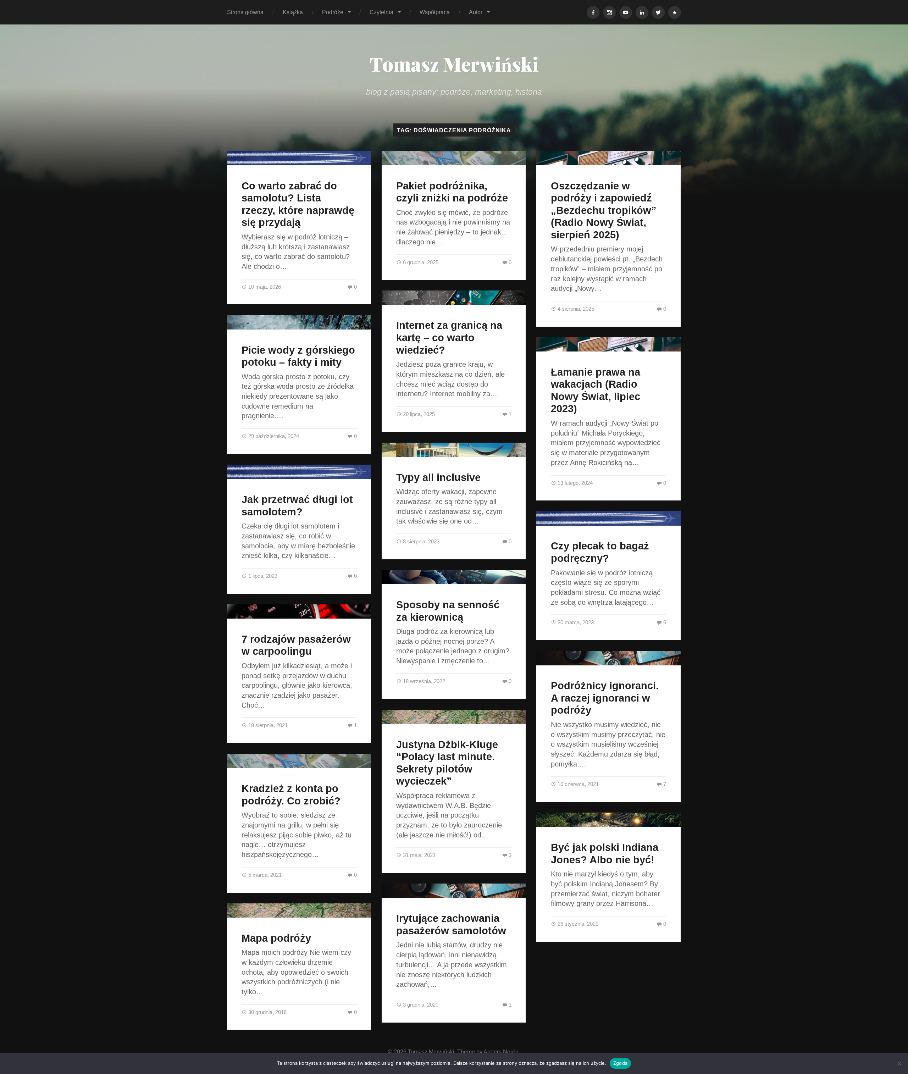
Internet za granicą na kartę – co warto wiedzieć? (449, 337)
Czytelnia (381, 12)
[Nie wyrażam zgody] (899, 1063)
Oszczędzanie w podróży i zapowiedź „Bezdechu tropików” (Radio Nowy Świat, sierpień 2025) (604, 210)
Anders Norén (501, 1051)
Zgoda (620, 1063)
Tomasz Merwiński (454, 64)
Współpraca (435, 12)
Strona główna (245, 12)
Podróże (332, 12)
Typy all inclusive (438, 477)
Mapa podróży (276, 938)
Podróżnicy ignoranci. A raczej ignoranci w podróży (605, 698)
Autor (475, 12)
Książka (293, 12)
